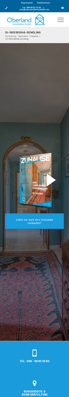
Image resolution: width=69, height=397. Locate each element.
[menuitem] (27, 3)
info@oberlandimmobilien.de (34, 9)
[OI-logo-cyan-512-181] (28, 19)
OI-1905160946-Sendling (23, 32)
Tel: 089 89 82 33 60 (31, 7)
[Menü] (59, 19)
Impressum (27, 2)
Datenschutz (43, 2)
